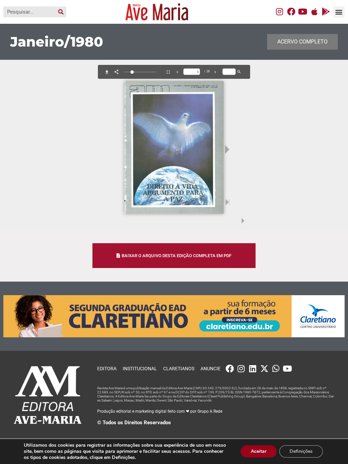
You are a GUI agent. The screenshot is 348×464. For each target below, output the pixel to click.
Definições (301, 451)
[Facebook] (291, 11)
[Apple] (314, 11)
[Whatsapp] (276, 368)
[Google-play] (326, 11)
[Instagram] (280, 11)
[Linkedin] (253, 368)
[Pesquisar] (60, 11)
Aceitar (258, 451)
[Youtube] (303, 11)
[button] (339, 12)
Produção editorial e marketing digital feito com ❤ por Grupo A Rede (159, 411)
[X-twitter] (264, 368)
